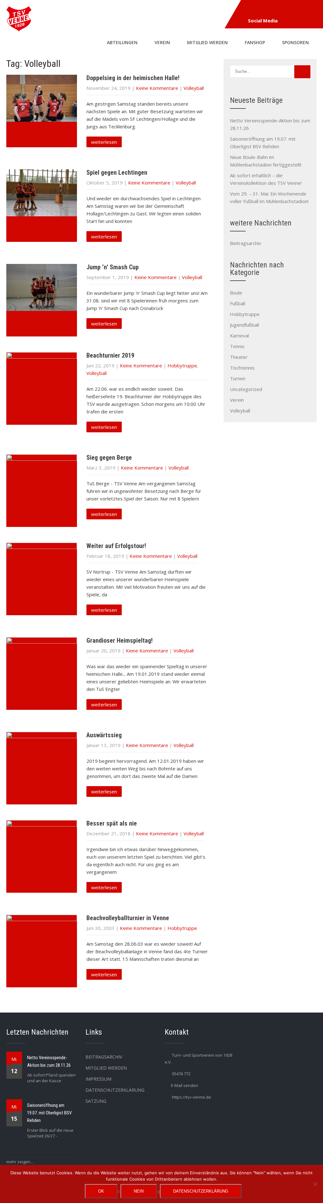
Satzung (95, 1101)
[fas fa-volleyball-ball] (293, 10)
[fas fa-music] (307, 10)
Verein (162, 42)
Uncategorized (246, 389)
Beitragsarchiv (245, 243)
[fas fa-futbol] (264, 10)
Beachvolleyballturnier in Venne (127, 918)
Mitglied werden (207, 42)
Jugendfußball (244, 325)
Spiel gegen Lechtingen (116, 172)
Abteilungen (122, 42)
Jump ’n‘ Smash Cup (112, 267)
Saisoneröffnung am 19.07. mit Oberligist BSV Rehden (49, 1112)
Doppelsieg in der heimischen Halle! (132, 78)
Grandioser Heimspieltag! (119, 640)
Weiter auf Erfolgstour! (116, 546)
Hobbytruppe (182, 365)
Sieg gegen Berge (109, 457)
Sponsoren (295, 42)
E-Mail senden (184, 1085)
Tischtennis (242, 368)
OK (101, 1191)
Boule (236, 292)
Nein (139, 1191)
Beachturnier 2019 (110, 355)
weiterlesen (104, 142)
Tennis (237, 346)
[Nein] (315, 1184)
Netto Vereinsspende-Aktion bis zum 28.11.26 (49, 1061)
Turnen (237, 378)
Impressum (98, 1079)
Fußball (237, 303)
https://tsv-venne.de (191, 1097)
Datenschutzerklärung (114, 1090)
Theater (239, 357)
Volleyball (194, 88)
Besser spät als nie (111, 823)
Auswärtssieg (104, 735)
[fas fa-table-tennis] (278, 10)
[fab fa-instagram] (249, 10)
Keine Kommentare (157, 88)
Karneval (239, 335)
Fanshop (255, 42)
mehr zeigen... (19, 1162)
